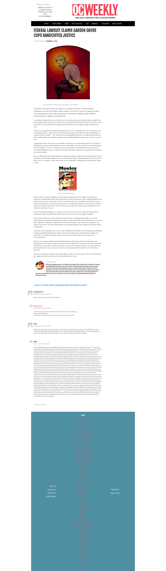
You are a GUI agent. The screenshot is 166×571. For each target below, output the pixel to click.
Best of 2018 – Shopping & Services (84, 438)
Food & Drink (56, 23)
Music (67, 23)
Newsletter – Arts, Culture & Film (84, 521)
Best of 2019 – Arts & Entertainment (84, 448)
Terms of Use (51, 493)
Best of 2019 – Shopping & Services (84, 457)
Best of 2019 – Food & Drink (84, 454)
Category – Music (83, 494)
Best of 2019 (83, 445)
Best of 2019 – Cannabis (84, 451)
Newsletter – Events (84, 527)
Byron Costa (38, 306)
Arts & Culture (77, 23)
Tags (84, 475)
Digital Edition (116, 23)
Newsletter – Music (84, 536)
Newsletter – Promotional (84, 539)
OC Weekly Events (83, 543)
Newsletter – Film (84, 530)
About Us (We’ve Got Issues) (83, 418)
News (46, 23)
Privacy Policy (51, 496)
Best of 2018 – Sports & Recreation (84, 441)
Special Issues (83, 552)
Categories (84, 466)
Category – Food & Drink (83, 491)
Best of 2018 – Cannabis (84, 432)
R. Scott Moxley (39, 41)
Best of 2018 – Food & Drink (84, 435)
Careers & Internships (83, 479)
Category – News (83, 497)
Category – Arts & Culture (83, 482)
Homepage (83, 512)
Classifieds (83, 500)
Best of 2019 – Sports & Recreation (84, 460)
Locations (84, 469)
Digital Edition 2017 (84, 509)
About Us (53, 486)
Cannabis (94, 23)
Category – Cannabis (83, 485)
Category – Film (83, 488)
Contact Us (52, 490)
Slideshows (105, 23)
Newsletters (83, 518)
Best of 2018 (83, 427)
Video (83, 564)
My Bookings (84, 472)
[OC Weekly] (44, 4)
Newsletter (83, 515)
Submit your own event (83, 555)
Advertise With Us (83, 421)
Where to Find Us (83, 567)
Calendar (83, 463)
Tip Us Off (83, 561)
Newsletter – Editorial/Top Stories (84, 524)
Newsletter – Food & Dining (84, 533)
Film (87, 23)
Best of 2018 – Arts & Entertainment (84, 429)
